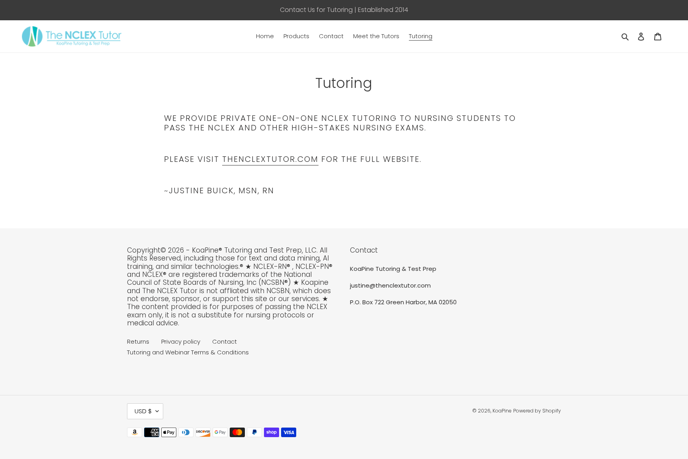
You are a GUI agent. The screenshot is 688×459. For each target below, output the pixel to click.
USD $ (143, 411)
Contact (224, 341)
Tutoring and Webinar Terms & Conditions (188, 352)
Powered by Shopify (537, 410)
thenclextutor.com (270, 159)
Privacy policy (180, 341)
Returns (138, 341)
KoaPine (502, 410)
